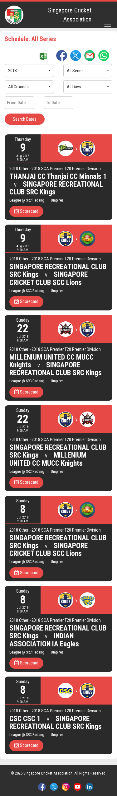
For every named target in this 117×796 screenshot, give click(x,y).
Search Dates (25, 119)
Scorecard (28, 211)
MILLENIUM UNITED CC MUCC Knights (47, 459)
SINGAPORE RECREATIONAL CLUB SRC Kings (56, 188)
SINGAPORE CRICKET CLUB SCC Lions (48, 278)
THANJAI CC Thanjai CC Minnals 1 (58, 176)
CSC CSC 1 (25, 719)
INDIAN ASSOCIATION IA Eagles (44, 640)
